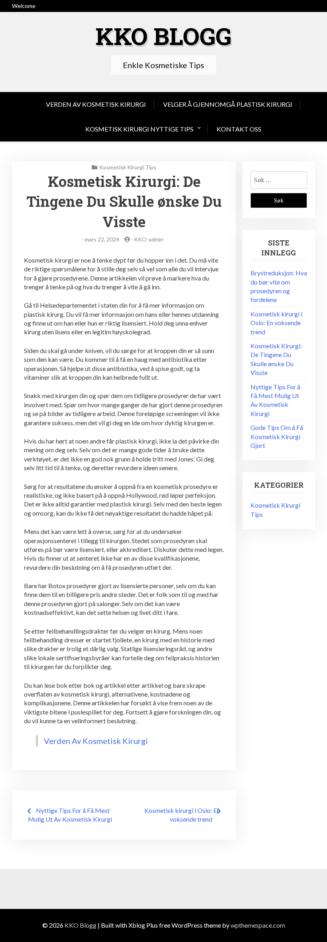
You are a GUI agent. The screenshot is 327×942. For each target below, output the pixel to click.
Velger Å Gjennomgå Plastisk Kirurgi (227, 104)
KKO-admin (149, 239)
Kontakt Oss (239, 129)
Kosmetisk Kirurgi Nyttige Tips (139, 129)
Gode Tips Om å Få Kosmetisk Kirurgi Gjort (276, 436)
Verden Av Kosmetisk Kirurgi (96, 104)
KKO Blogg (163, 35)
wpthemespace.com (257, 925)
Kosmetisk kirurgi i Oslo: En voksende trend (276, 323)
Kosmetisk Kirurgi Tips (127, 167)
